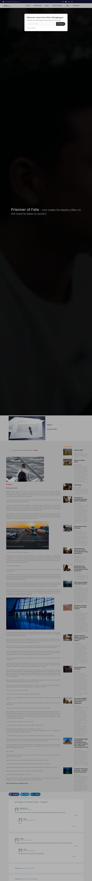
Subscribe (61, 24)
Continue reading (31, 28)
